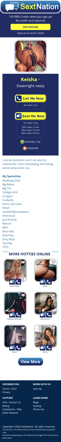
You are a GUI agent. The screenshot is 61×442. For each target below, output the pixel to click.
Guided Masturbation (15, 212)
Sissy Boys (8, 239)
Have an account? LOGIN (30, 33)
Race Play (8, 231)
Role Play (8, 235)
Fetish (6, 208)
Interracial (8, 215)
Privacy (6, 392)
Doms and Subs (12, 204)
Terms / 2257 (9, 388)
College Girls (10, 192)
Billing (5, 405)
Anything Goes (11, 180)
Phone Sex (38, 409)
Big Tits (6, 188)
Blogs (36, 402)
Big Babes (8, 184)
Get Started (30, 27)
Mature (6, 223)
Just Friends (9, 219)
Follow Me (32, 148)
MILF (5, 227)
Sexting (37, 405)
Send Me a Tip (33, 141)
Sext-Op (37, 388)
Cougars (7, 196)
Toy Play (7, 243)
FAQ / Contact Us (11, 402)
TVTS (5, 247)
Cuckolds (8, 200)
